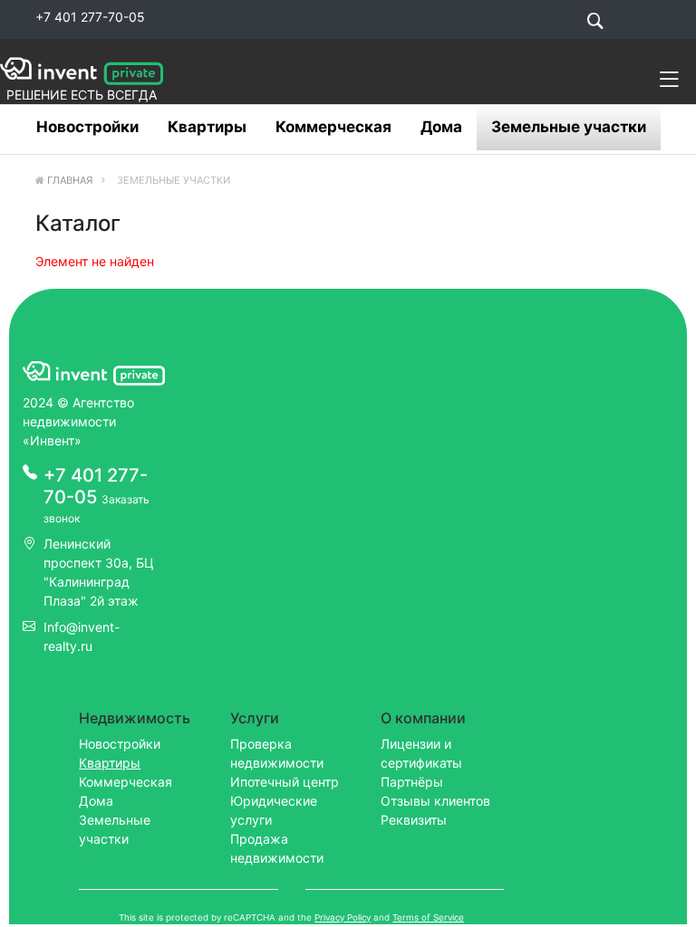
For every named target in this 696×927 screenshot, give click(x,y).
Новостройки (87, 127)
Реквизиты (414, 819)
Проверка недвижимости (277, 753)
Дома (441, 127)
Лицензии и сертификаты (421, 753)
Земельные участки (568, 127)
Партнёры (412, 781)
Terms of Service (428, 917)
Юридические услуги (273, 810)
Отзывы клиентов (435, 800)
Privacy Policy (342, 917)
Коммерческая (334, 127)
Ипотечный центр (284, 781)
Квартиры (207, 127)
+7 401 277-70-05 (90, 16)
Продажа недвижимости (277, 848)
